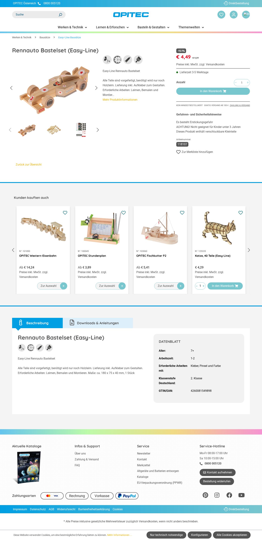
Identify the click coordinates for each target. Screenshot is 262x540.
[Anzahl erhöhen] (248, 82)
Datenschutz (38, 509)
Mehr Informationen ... (119, 535)
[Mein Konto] (234, 15)
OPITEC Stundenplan (92, 255)
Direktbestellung (239, 3)
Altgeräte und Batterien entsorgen (158, 471)
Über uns (80, 453)
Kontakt (142, 459)
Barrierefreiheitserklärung (94, 509)
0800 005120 (51, 3)
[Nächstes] (96, 88)
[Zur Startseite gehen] (131, 14)
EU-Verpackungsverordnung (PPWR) (159, 482)
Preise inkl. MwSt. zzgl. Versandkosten (200, 64)
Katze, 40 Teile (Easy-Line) (212, 255)
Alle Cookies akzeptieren (232, 535)
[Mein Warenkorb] (246, 15)
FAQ (77, 465)
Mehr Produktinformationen (120, 99)
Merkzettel (143, 465)
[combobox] (35, 14)
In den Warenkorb (211, 91)
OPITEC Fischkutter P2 (151, 255)
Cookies (118, 509)
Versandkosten (148, 521)
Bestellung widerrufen (216, 481)
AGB (51, 509)
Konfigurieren (199, 535)
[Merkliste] (221, 15)
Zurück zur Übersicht (29, 164)
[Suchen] (60, 14)
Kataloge (142, 477)
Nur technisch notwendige (166, 535)
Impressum (20, 509)
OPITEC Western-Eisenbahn (37, 255)
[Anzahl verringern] (235, 82)
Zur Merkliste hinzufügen (197, 152)
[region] (53, 97)
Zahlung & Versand (240, 105)
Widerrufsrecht (66, 509)
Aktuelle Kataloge (26, 446)
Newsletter (143, 453)
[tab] (37, 323)
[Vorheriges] (11, 88)
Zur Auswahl (48, 286)
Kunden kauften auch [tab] (31, 197)
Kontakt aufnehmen (219, 472)
